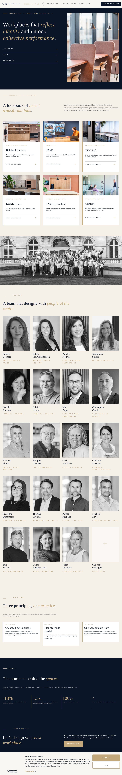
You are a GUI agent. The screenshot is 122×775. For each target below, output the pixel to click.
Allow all (106, 758)
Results (73, 4)
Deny (106, 765)
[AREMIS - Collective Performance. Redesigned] (10, 4)
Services (65, 4)
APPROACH (9, 60)
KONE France (14, 203)
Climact (89, 203)
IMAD (49, 150)
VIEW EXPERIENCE (13, 164)
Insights (80, 4)
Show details (29, 771)
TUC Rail (90, 150)
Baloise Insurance (16, 150)
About (88, 4)
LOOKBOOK (8, 49)
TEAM (5, 55)
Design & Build (31, 4)
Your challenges (52, 4)
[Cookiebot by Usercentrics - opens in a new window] (12, 771)
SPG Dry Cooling (56, 203)
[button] (43, 4)
